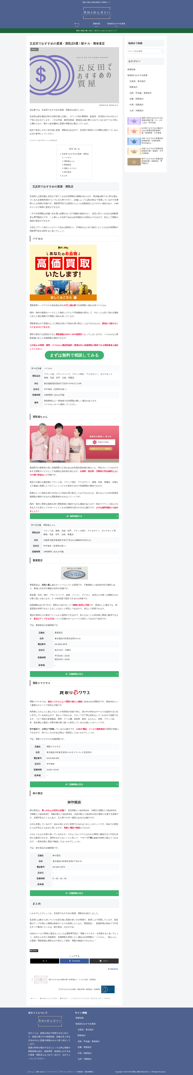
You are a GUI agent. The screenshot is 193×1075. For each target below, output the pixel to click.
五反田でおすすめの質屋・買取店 (75, 154)
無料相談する (76, 516)
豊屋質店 (67, 165)
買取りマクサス (70, 168)
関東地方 (35, 950)
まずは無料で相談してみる (74, 355)
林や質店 (67, 172)
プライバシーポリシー (67, 1072)
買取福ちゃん (69, 161)
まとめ (64, 176)
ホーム (30, 1072)
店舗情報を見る (76, 674)
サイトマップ (52, 1072)
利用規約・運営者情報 (85, 1072)
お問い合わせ (40, 1072)
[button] (104, 961)
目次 (71, 149)
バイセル (67, 157)
